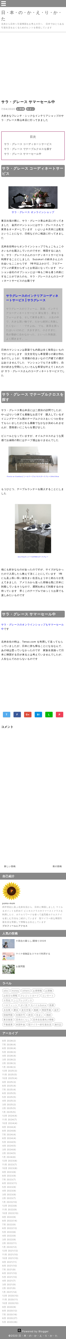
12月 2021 (9, 1250)
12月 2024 (9, 1115)
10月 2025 (9, 1078)
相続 (48, 1015)
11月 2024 (9, 1119)
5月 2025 (8, 1097)
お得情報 (37, 990)
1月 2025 (8, 1112)
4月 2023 (8, 1190)
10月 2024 (9, 1123)
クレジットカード (30, 995)
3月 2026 (8, 1059)
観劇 (36, 1010)
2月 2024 (8, 1153)
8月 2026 (8, 1040)
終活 (30, 1015)
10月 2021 (9, 1258)
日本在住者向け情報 (43, 1019)
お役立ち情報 (10, 995)
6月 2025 (8, 1093)
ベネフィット (10, 1005)
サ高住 (7, 1000)
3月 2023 (8, 1194)
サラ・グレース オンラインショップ (33, 212)
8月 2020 (9, 1310)
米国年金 (20, 1024)
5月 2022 (8, 1232)
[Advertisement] (33, 65)
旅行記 (58, 1024)
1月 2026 (8, 1067)
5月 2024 (8, 1142)
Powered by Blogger (35, 1331)
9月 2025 (8, 1082)
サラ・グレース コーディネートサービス (28, 144)
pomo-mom (8, 903)
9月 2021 (9, 1262)
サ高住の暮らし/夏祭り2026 (31, 940)
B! (38, 714)
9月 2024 (8, 1127)
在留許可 (20, 1015)
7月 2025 (8, 1089)
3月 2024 (8, 1149)
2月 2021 (8, 1288)
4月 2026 (8, 1055)
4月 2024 (8, 1145)
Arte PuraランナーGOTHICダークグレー (33, 557)
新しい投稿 (10, 866)
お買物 (20, 108)
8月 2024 (8, 1130)
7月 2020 (9, 1314)
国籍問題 (8, 1015)
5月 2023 (8, 1187)
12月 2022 (9, 1205)
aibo (6, 990)
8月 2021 (9, 1265)
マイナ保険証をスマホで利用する (33, 953)
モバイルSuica (38, 1005)
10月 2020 (10, 1303)
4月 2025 (8, 1100)
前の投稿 (57, 866)
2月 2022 (9, 1243)
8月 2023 (8, 1175)
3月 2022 (8, 1239)
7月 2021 (8, 1269)
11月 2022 (9, 1209)
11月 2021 (9, 1254)
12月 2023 (9, 1160)
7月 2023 (8, 1179)
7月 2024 (8, 1134)
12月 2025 (9, 1070)
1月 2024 (8, 1157)
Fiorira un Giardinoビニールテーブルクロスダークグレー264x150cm (33, 476)
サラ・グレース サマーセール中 (22, 153)
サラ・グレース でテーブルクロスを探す (28, 148)
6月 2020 (9, 1318)
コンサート (48, 995)
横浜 (16, 1010)
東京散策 (8, 1019)
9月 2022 (8, 1217)
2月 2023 (8, 1198)
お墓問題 (20, 966)
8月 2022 (9, 1220)
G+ (28, 714)
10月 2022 (9, 1213)
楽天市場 (26, 1010)
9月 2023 (8, 1172)
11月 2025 (9, 1074)
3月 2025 (8, 1104)
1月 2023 (9, 1202)
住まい (30, 108)
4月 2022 (8, 1235)
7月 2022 (8, 1224)
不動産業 (8, 1024)
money (15, 990)
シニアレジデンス (23, 1000)
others (26, 990)
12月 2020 (9, 1295)
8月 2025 (8, 1085)
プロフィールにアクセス (15, 925)
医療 (51, 1005)
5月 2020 (9, 1322)
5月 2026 (8, 1052)
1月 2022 (9, 1247)
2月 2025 (8, 1108)
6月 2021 (9, 1273)
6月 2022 (9, 1228)
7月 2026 (8, 1044)
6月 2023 (9, 1183)
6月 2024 (8, 1138)
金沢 (56, 1010)
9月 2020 (8, 1307)
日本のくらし (23, 1019)
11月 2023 (9, 1164)
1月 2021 (9, 1292)
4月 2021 (8, 1280)
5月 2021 (9, 1277)
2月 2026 (8, 1063)
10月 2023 (9, 1168)
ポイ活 (24, 1005)
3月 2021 (8, 1284)
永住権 (7, 1010)
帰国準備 (46, 1010)
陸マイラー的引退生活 (39, 1024)
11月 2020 (9, 1299)
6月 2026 (8, 1048)
